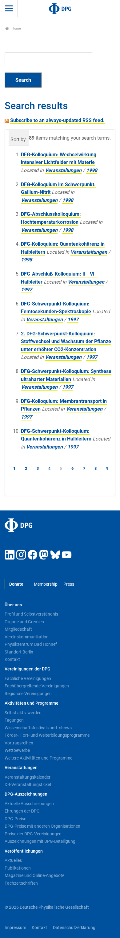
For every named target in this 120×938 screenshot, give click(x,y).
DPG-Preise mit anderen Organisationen (42, 826)
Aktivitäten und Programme (31, 703)
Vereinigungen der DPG (27, 669)
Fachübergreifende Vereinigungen (37, 685)
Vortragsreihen (19, 742)
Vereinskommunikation (27, 636)
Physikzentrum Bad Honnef (31, 644)
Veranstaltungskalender (27, 777)
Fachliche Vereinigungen (28, 678)
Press (68, 584)
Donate (16, 584)
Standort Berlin (19, 651)
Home (16, 29)
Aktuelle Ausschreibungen (29, 803)
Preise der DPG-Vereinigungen (33, 833)
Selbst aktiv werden (23, 712)
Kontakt (12, 659)
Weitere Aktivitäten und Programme (38, 758)
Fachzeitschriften (21, 883)
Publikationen (18, 868)
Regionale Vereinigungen (28, 693)
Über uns (13, 605)
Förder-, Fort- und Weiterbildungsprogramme (47, 735)
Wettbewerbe (17, 750)
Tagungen (14, 720)
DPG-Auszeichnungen (26, 794)
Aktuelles (13, 860)
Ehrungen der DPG (22, 811)
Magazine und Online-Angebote (34, 875)
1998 (91, 170)
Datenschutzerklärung (74, 927)
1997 (26, 290)
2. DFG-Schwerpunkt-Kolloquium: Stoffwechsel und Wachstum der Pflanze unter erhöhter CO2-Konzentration (66, 341)
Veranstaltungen (63, 170)
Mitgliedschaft (18, 629)
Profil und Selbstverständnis (31, 614)
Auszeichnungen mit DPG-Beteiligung (40, 841)
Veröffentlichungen (24, 851)
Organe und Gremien (24, 621)
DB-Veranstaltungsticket (28, 784)
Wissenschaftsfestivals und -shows (38, 727)
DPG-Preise (15, 818)
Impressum (15, 927)
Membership (46, 584)
